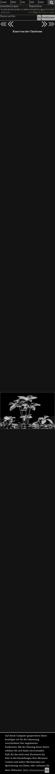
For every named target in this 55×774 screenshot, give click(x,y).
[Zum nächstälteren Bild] (51, 24)
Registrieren (35, 6)
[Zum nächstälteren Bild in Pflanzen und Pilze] (44, 24)
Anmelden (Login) (9, 6)
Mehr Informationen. (34, 770)
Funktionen (48, 17)
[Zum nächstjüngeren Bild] (3, 24)
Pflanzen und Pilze (7, 16)
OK (47, 770)
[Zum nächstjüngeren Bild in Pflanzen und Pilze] (10, 24)
